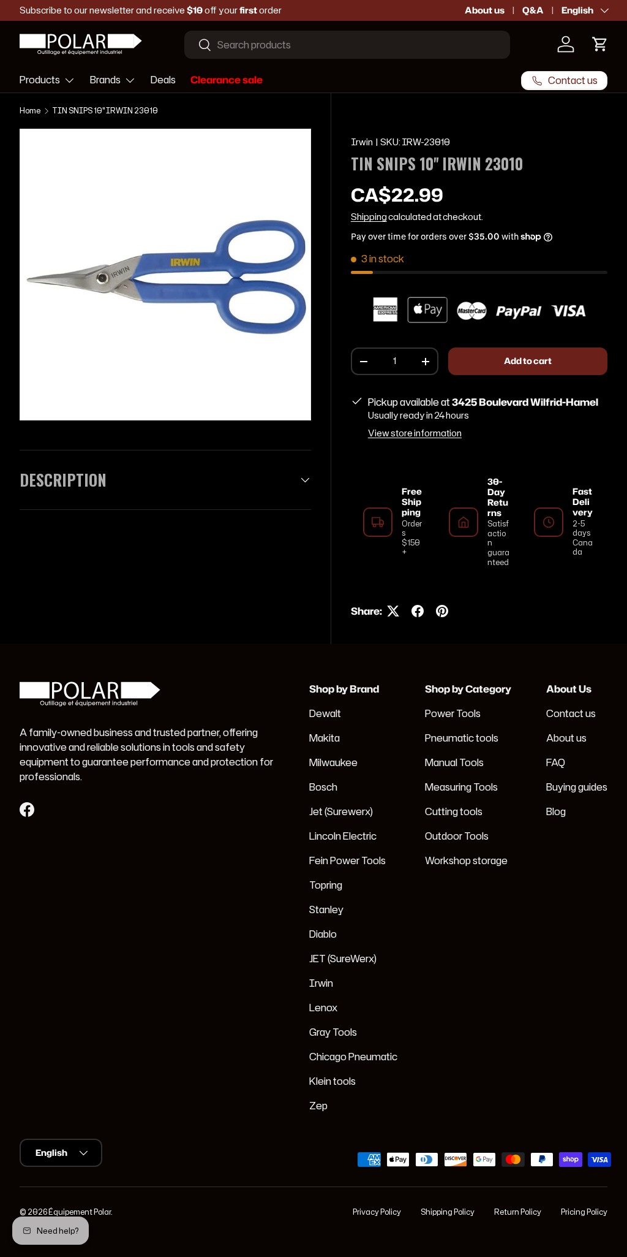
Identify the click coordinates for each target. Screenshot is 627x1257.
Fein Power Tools (347, 860)
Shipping (369, 217)
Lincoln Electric (343, 836)
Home (30, 110)
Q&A (533, 10)
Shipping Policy (448, 1212)
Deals (163, 79)
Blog (556, 811)
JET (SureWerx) (343, 958)
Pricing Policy (584, 1212)
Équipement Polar (79, 1212)
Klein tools (332, 1081)
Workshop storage (466, 860)
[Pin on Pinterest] (442, 611)
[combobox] (347, 45)
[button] (600, 44)
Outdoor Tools (457, 836)
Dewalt (325, 713)
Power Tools (453, 713)
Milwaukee (333, 762)
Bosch (323, 787)
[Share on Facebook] (417, 611)
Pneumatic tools (461, 738)
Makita (324, 738)
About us (485, 10)
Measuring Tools (461, 787)
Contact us (571, 713)
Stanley (326, 909)
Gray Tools (333, 1032)
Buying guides (576, 787)
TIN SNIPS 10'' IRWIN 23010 (105, 110)
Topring (325, 885)
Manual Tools (454, 762)
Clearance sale (226, 79)
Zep (318, 1105)
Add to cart (528, 361)
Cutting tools (453, 811)
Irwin (362, 142)
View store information (415, 433)
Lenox (323, 1007)
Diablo (323, 934)
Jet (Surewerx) (341, 811)
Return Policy (517, 1212)
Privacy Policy (377, 1212)
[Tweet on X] (393, 611)
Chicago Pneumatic (353, 1056)
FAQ (555, 762)
